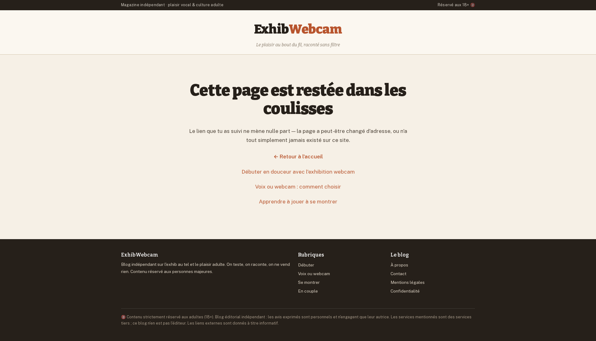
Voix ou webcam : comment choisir (298, 187)
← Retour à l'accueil (298, 156)
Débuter (306, 264)
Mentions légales (408, 282)
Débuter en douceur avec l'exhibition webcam (298, 172)
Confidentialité (405, 291)
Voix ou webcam (314, 273)
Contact (398, 273)
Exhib (298, 29)
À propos (399, 264)
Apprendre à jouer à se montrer (298, 201)
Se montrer (309, 282)
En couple (308, 291)
